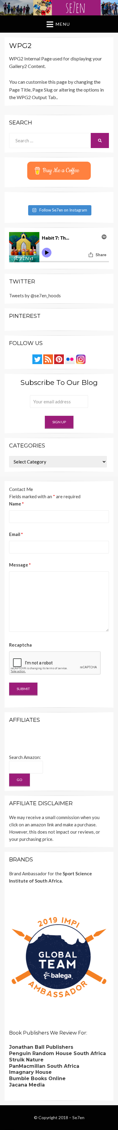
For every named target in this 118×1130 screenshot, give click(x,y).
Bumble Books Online (37, 1078)
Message (20, 564)
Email (16, 534)
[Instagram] (80, 358)
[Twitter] (37, 358)
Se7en (78, 1117)
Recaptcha (20, 644)
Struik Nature (26, 1060)
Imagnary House (30, 1072)
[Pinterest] (59, 358)
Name (16, 503)
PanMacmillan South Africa (44, 1066)
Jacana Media (27, 1085)
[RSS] (48, 358)
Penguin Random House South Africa (57, 1053)
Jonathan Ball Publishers (41, 1047)
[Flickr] (69, 358)
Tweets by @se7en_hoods (35, 295)
